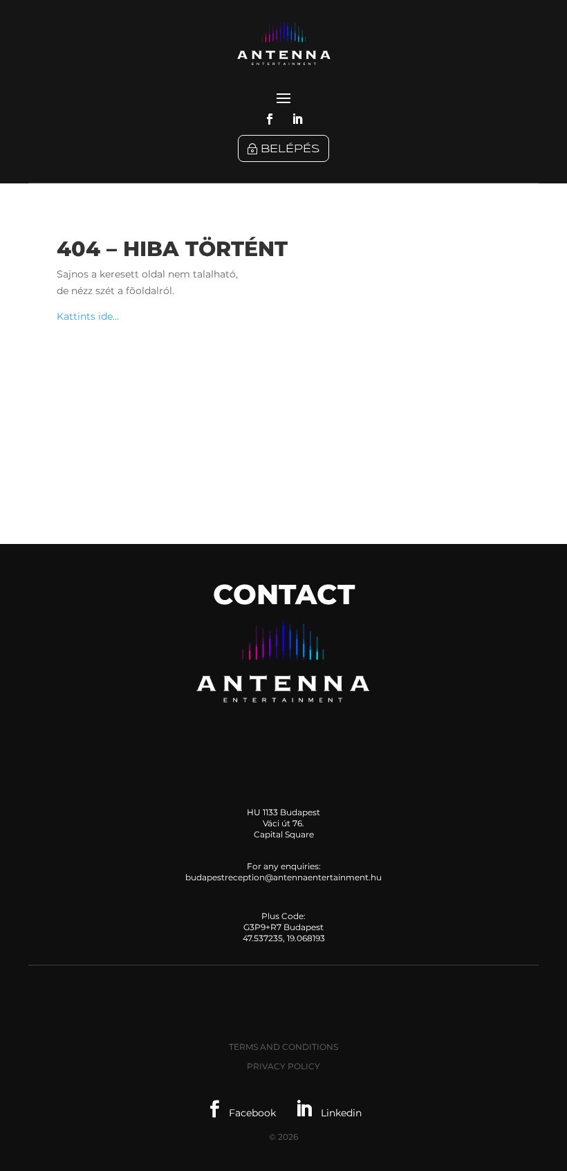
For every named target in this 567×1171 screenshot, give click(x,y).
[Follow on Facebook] (270, 119)
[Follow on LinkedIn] (297, 119)
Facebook (242, 1113)
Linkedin (328, 1113)
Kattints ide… (88, 316)
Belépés (290, 149)
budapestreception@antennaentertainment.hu (283, 877)
